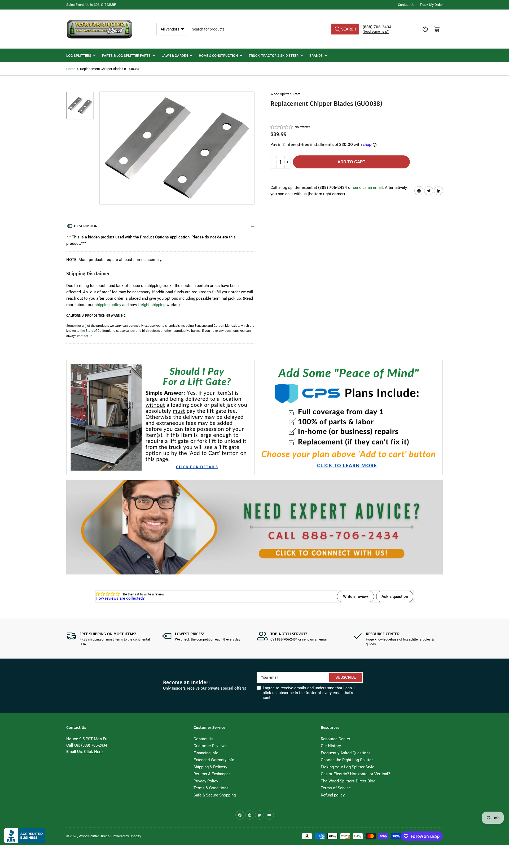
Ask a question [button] (394, 596)
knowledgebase (386, 639)
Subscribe (345, 677)
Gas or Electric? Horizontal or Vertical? (355, 774)
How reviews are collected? (120, 598)
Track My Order (431, 5)
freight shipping (151, 304)
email (323, 639)
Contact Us (406, 5)
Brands (316, 56)
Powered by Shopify (126, 836)
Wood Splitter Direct (285, 94)
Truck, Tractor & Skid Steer (274, 56)
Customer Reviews (210, 745)
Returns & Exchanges (212, 774)
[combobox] (274, 29)
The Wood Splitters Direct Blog (348, 781)
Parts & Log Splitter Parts (126, 56)
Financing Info (206, 753)
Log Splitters (78, 56)
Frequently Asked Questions (346, 753)
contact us (84, 336)
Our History (331, 745)
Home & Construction (218, 56)
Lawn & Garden (174, 56)
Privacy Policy (206, 781)
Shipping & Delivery (210, 767)
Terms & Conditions (211, 788)
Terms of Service (336, 788)
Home (70, 69)
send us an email (368, 187)
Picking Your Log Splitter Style (347, 767)
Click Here (93, 751)
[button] (281, 127)
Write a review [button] (355, 596)
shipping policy (108, 304)
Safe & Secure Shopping (215, 795)
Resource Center (335, 739)
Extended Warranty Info (214, 759)
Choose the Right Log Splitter (347, 759)
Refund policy (333, 795)
